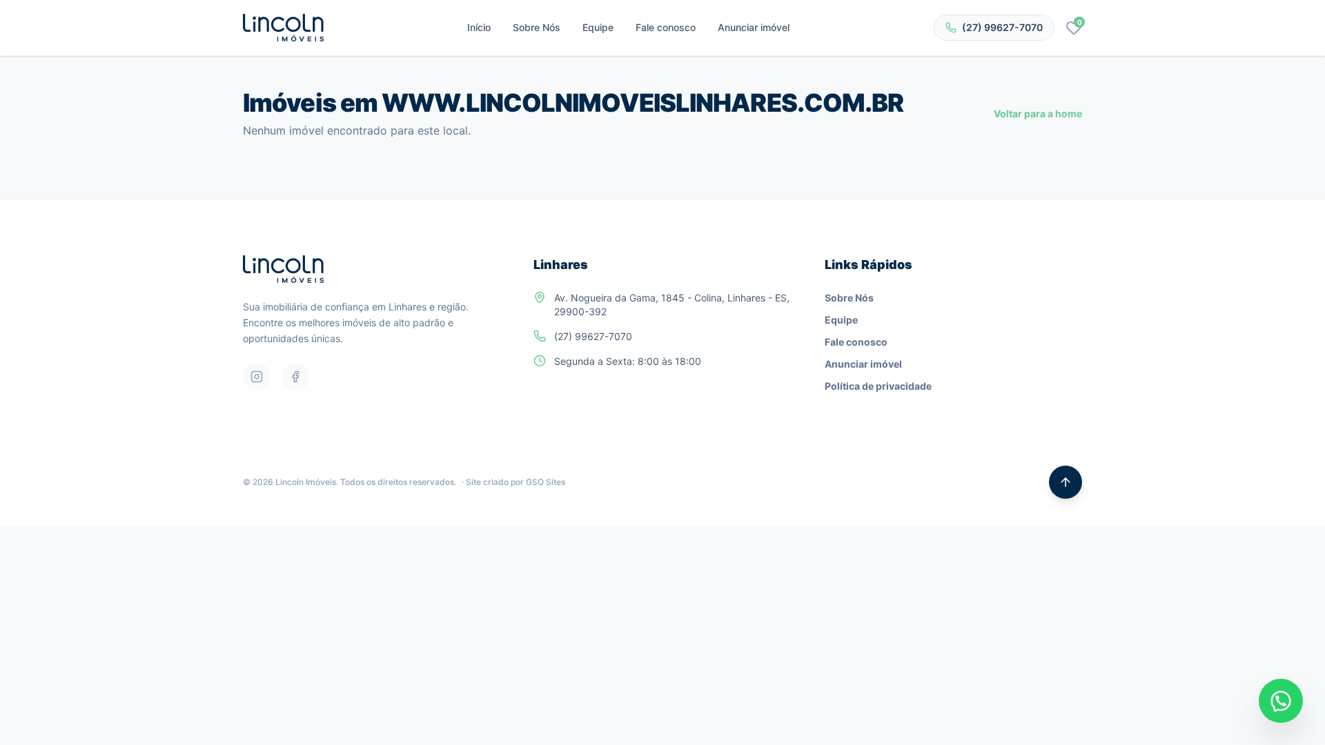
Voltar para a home (1038, 113)
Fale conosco (666, 27)
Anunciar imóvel (753, 27)
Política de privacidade (878, 386)
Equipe (598, 27)
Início (479, 27)
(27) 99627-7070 (1002, 27)
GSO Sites (545, 482)
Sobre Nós (536, 27)
